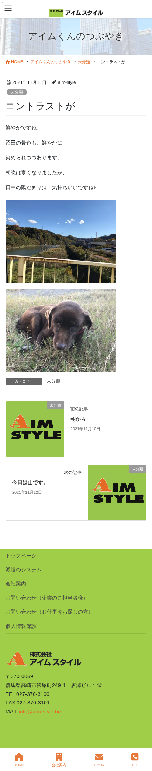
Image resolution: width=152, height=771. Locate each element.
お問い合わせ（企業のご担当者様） (47, 598)
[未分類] (35, 429)
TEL (134, 765)
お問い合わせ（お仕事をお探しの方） (49, 612)
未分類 (17, 92)
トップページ (21, 555)
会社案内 (16, 584)
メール (98, 765)
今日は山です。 (30, 482)
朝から (78, 419)
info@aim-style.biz (40, 711)
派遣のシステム (24, 570)
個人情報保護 (21, 626)
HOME (19, 765)
